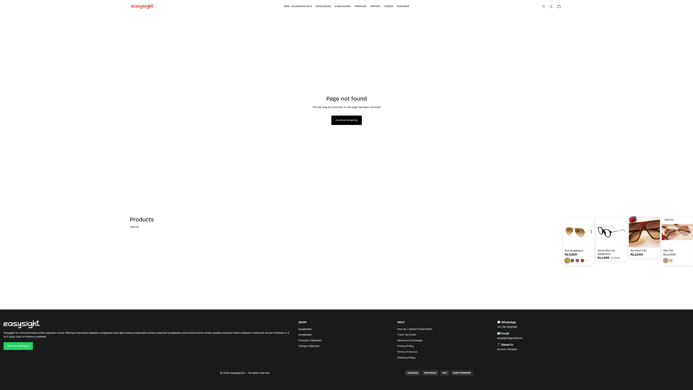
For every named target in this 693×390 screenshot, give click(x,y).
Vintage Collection (308, 346)
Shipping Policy (406, 357)
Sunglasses (305, 334)
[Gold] (567, 261)
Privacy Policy (405, 346)
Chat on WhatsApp (18, 346)
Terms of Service (407, 351)
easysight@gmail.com (509, 338)
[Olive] (572, 260)
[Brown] (582, 260)
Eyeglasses (304, 329)
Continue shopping (347, 120)
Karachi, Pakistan (507, 349)
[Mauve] (577, 260)
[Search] (544, 6)
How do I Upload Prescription (414, 329)
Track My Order (406, 334)
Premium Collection (309, 340)
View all (134, 226)
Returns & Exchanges (409, 340)
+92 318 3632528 (507, 326)
